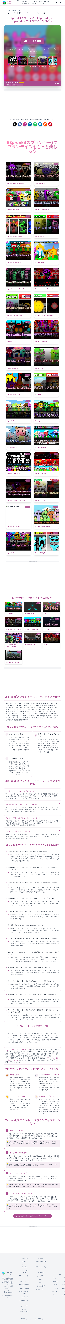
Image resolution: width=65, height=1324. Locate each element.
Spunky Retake (24, 1288)
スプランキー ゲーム (37, 3)
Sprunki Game (16, 10)
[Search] (52, 2)
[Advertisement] (32, 103)
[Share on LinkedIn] (30, 124)
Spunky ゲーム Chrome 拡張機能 (7, 1291)
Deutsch (55, 1285)
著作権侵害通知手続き (7, 1296)
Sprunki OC (24, 1297)
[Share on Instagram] (25, 124)
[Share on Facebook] (20, 124)
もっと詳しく (41, 1276)
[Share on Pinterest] (50, 124)
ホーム (8, 10)
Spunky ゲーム (46, 3)
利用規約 (41, 1272)
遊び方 (41, 1283)
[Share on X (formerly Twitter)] (15, 124)
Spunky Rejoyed (24, 1285)
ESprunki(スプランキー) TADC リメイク (18, 1050)
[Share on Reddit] (45, 124)
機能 (40, 1279)
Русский (55, 1295)
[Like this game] (55, 83)
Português (55, 1291)
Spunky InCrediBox (25, 3)
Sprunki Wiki (24, 1306)
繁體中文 (55, 1281)
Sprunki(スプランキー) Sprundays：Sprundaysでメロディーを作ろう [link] (26, 13)
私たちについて (41, 1289)
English (56, 1278)
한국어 (56, 1288)
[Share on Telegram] (40, 124)
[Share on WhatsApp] (35, 124)
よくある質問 (41, 1286)
